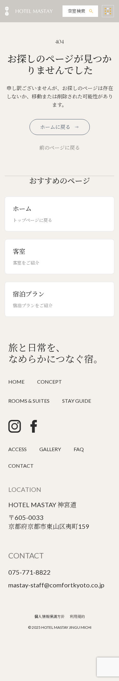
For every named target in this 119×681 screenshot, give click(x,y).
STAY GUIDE (76, 401)
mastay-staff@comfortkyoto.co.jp (56, 585)
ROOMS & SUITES (29, 401)
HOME (16, 382)
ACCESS (17, 449)
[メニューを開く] (108, 11)
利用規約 (77, 616)
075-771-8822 (29, 572)
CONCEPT (49, 382)
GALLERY (50, 449)
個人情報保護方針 (49, 616)
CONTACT (21, 466)
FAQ (79, 449)
